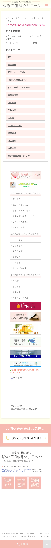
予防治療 (12, 110)
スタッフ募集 (19, 227)
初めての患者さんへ (21, 222)
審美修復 (12, 133)
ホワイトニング (15, 125)
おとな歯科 (18, 240)
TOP (10, 57)
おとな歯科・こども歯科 (19, 87)
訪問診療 (12, 148)
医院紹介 (12, 64)
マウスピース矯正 (20, 298)
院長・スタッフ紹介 (17, 72)
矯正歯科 (12, 141)
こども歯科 (18, 246)
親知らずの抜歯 (19, 268)
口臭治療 (12, 102)
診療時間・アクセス (21, 210)
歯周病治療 (13, 95)
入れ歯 (11, 118)
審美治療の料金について (19, 156)
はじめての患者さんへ (18, 80)
